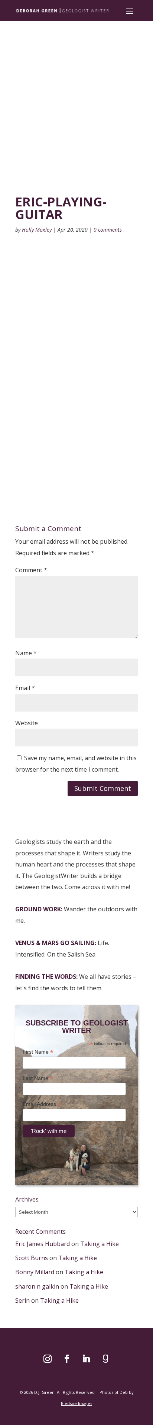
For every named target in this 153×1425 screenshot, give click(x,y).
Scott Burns (31, 1258)
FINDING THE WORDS (45, 976)
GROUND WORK (38, 909)
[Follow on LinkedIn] (86, 1359)
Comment (31, 570)
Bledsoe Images (76, 1403)
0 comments (108, 229)
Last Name (38, 1078)
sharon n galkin (37, 1286)
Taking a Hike (99, 1244)
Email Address (42, 1104)
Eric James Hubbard (42, 1244)
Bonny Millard (34, 1272)
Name (26, 653)
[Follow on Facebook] (67, 1359)
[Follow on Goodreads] (105, 1359)
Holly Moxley (37, 229)
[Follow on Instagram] (47, 1359)
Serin (22, 1300)
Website (26, 723)
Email (25, 688)
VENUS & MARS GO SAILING (55, 943)
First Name (38, 1052)
